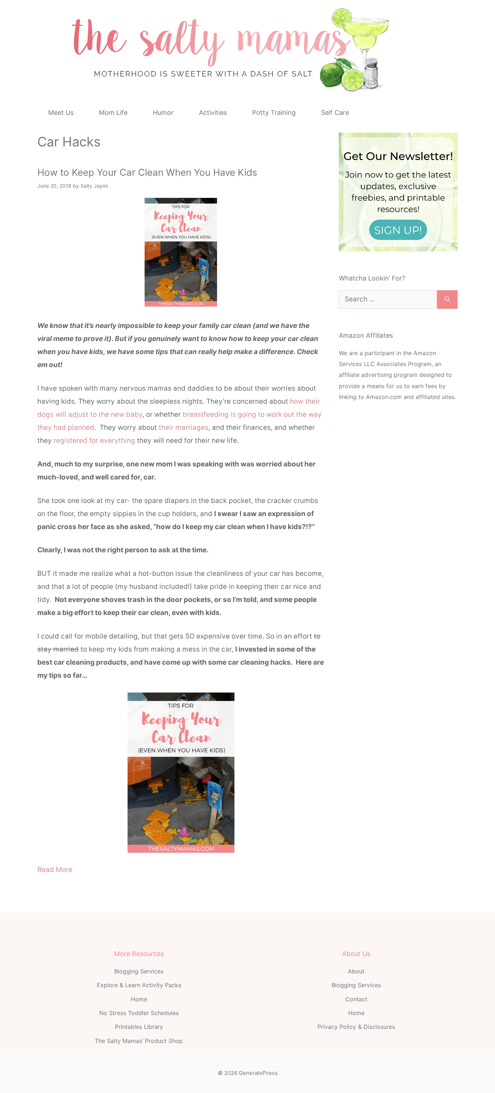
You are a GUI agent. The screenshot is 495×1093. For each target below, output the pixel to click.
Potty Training (274, 112)
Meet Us (61, 112)
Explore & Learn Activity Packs (139, 985)
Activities (213, 112)
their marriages (183, 427)
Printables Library (139, 1026)
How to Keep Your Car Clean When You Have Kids (147, 172)
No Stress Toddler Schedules (139, 1013)
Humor (163, 112)
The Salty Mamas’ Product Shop (139, 1040)
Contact (356, 999)
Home (139, 999)
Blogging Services (138, 971)
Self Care (335, 112)
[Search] (447, 299)
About (356, 971)
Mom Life (113, 112)
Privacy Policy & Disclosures (356, 1026)
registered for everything (94, 440)
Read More (54, 869)
